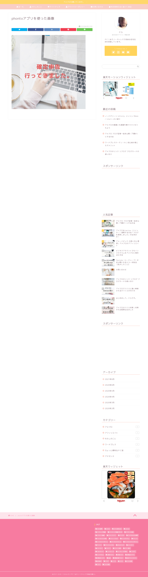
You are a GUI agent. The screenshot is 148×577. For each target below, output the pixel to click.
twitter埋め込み (117, 529)
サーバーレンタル (109, 545)
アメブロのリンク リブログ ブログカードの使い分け (122, 152)
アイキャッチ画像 (101, 532)
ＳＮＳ (98, 564)
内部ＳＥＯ (120, 554)
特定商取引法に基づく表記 (121, 7)
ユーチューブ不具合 (122, 551)
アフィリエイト (121, 433)
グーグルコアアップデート (131, 542)
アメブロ (121, 427)
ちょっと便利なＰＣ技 (121, 450)
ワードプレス (121, 444)
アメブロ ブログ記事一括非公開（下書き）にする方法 (122, 135)
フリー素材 (127, 548)
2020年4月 (109, 397)
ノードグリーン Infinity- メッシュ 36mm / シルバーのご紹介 (121, 117)
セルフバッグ (121, 545)
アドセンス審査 (100, 535)
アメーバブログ (114, 538)
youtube (127, 529)
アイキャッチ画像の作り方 (115, 532)
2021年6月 (109, 379)
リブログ (133, 551)
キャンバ (135, 538)
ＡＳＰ (106, 561)
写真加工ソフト (100, 558)
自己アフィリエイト (131, 558)
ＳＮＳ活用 (106, 564)
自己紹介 (99, 561)
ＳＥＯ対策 (129, 561)
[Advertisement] (121, 189)
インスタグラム (125, 538)
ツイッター (99, 548)
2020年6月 (109, 385)
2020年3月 (109, 402)
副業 (109, 558)
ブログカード (100, 551)
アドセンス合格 (129, 532)
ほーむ (21, 7)
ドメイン (108, 548)
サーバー (99, 545)
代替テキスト (110, 554)
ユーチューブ (110, 551)
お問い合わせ (98, 7)
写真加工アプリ (130, 554)
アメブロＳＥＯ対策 (101, 538)
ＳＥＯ (121, 561)
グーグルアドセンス (116, 542)
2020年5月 (109, 391)
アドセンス (121, 456)
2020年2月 (109, 408)
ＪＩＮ (114, 561)
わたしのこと (37, 7)
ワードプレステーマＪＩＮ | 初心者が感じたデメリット (121, 144)
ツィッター (130, 545)
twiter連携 (99, 529)
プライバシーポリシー (76, 7)
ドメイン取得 (118, 548)
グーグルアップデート (102, 542)
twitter (108, 529)
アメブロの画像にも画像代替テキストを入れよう (121, 126)
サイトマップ (55, 7)
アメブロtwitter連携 (133, 535)
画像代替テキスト (119, 558)
